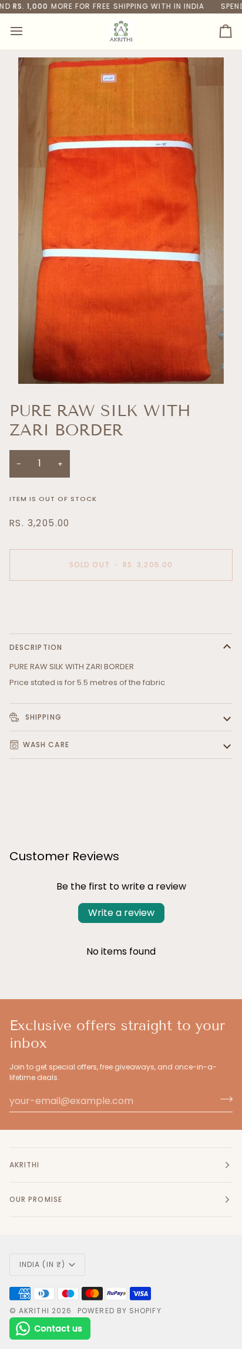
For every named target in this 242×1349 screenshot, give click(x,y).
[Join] (223, 1099)
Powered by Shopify (119, 1311)
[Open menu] (27, 31)
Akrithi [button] (24, 1165)
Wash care (46, 745)
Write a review (121, 912)
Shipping (42, 717)
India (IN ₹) (42, 1264)
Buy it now (121, 605)
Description (35, 647)
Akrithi (34, 1311)
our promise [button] (35, 1199)
